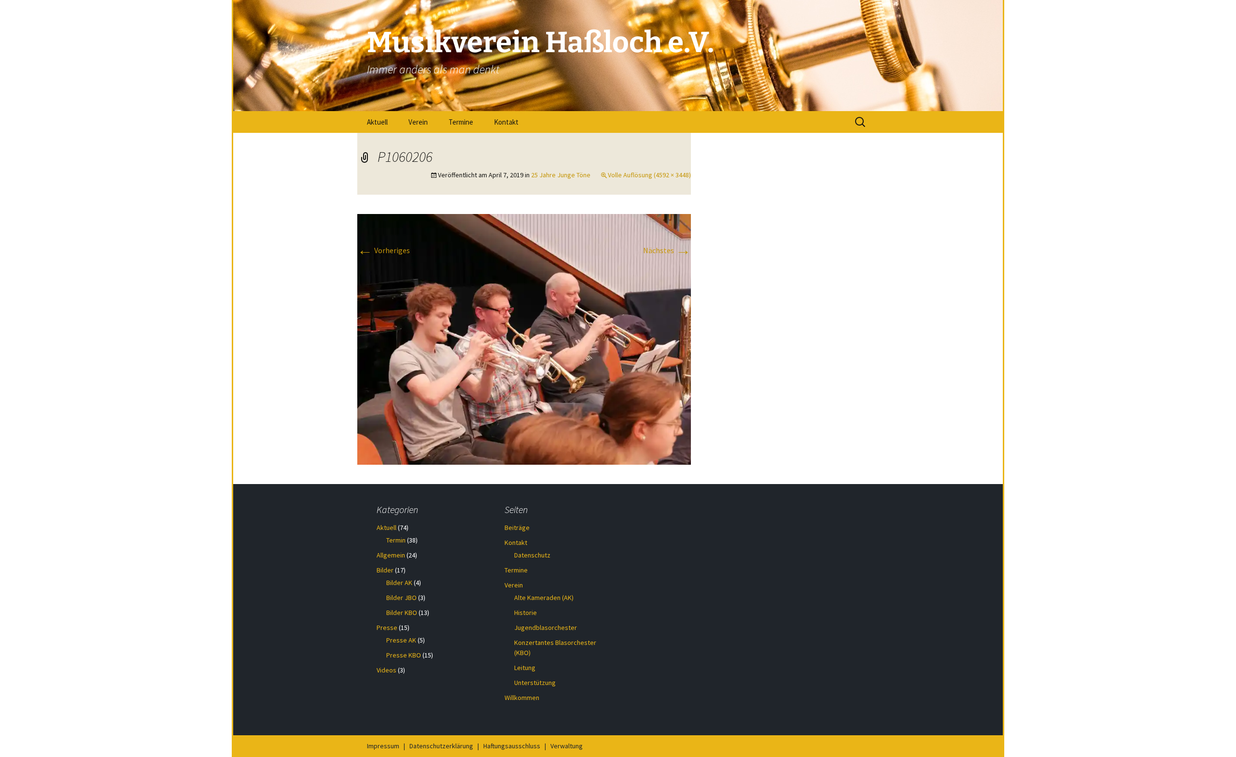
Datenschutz (532, 555)
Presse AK (401, 640)
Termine (461, 122)
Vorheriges (383, 250)
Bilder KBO (401, 612)
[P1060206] (524, 338)
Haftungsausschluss (511, 746)
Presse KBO (403, 655)
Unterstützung (535, 682)
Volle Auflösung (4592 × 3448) (649, 175)
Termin (396, 540)
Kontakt (506, 122)
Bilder (385, 570)
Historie (525, 612)
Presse (387, 627)
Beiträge (517, 527)
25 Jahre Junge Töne (560, 175)
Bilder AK (399, 582)
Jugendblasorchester (545, 627)
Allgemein (391, 555)
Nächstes (667, 250)
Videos (386, 670)
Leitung (524, 667)
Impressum (383, 746)
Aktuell (377, 122)
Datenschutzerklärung (441, 746)
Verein (418, 122)
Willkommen (522, 697)
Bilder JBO (401, 597)
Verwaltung (566, 746)
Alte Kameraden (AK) (544, 597)
